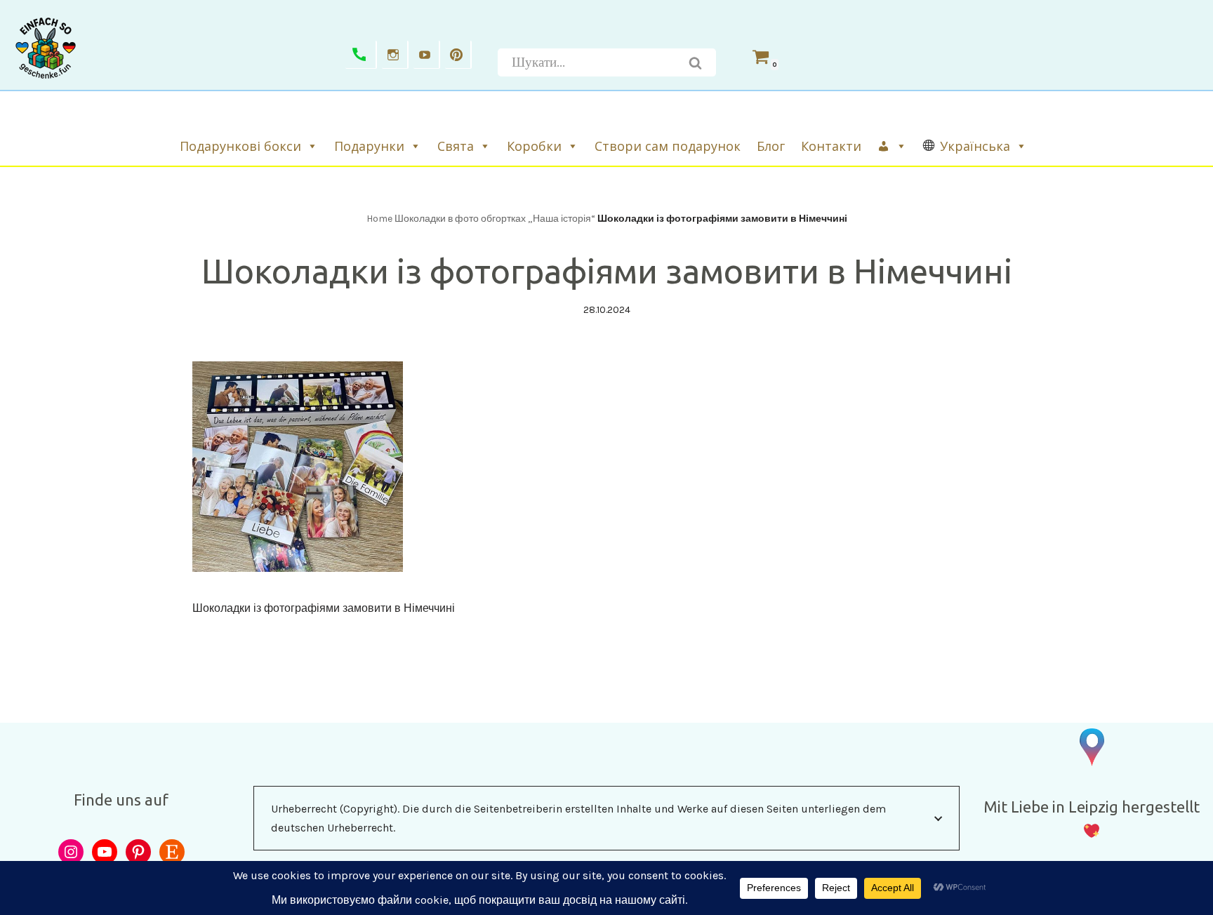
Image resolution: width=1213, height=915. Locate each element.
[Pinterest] (458, 55)
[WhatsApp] (361, 55)
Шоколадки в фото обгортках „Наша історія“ (495, 219)
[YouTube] (104, 851)
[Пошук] (695, 62)
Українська (975, 146)
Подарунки (369, 146)
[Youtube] (426, 55)
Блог (771, 146)
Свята (455, 146)
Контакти (831, 146)
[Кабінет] (893, 146)
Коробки (534, 146)
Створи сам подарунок (668, 146)
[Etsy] (172, 851)
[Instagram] (395, 55)
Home (379, 219)
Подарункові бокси (240, 146)
